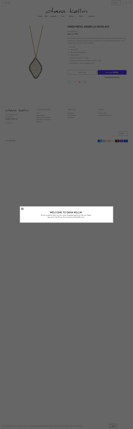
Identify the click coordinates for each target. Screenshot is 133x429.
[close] (22, 209)
